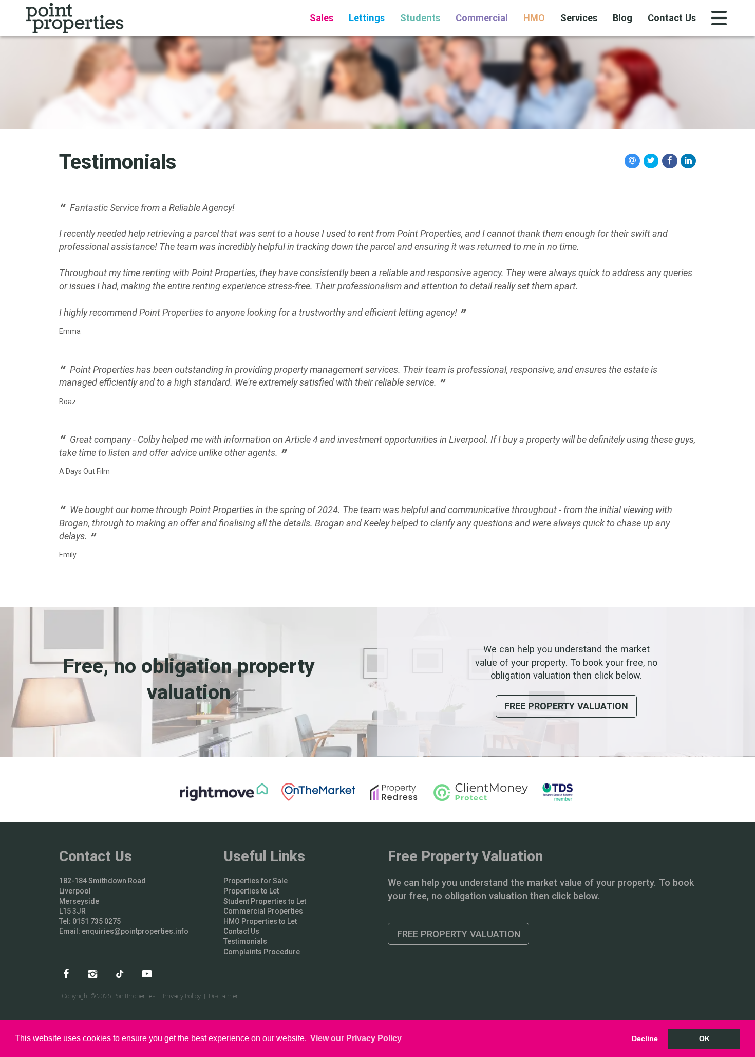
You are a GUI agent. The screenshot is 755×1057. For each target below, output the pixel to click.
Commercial (482, 17)
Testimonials (245, 941)
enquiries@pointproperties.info (135, 931)
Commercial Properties (263, 911)
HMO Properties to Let (260, 921)
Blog (622, 17)
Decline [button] (645, 1038)
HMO (534, 17)
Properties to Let (251, 891)
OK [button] (704, 1038)
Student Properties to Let (264, 901)
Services (578, 17)
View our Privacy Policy (356, 1038)
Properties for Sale (255, 881)
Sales (321, 17)
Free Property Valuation (566, 706)
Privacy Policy (182, 996)
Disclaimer (223, 996)
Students (420, 17)
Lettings (367, 17)
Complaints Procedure (261, 951)
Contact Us (672, 17)
